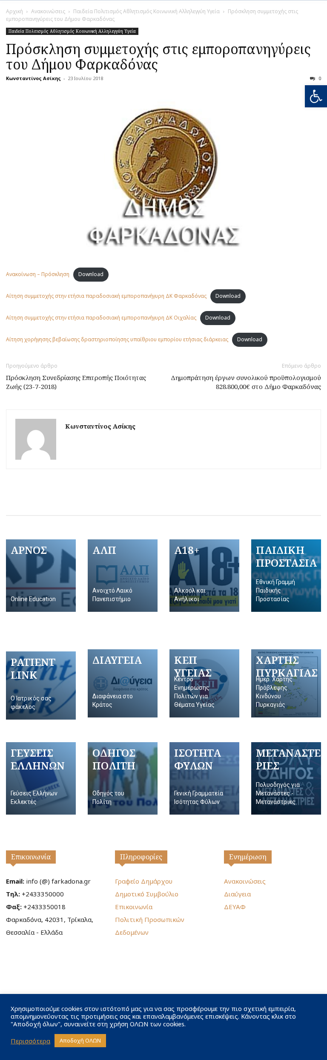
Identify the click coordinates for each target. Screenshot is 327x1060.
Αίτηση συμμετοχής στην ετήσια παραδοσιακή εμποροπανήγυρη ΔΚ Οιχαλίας (101, 317)
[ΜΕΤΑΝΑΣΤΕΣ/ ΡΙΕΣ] (286, 778)
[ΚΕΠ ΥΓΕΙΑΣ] (204, 683)
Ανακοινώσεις (48, 11)
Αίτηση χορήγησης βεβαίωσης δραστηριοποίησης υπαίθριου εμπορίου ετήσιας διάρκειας (117, 339)
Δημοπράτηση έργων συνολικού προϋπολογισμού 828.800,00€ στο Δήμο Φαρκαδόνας (246, 382)
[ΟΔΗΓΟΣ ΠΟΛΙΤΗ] (123, 778)
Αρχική (14, 11)
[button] (316, 96)
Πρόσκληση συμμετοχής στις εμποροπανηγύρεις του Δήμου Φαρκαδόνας (158, 56)
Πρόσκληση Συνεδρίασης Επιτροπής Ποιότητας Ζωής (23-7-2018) (76, 382)
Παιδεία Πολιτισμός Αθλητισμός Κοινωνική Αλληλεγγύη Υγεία (146, 11)
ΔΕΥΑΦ (235, 906)
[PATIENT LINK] (41, 685)
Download (90, 274)
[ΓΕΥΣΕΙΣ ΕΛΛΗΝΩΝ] (41, 778)
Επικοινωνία (31, 856)
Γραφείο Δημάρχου (143, 881)
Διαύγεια (237, 894)
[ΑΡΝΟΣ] (41, 575)
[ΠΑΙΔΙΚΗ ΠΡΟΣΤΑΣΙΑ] (286, 575)
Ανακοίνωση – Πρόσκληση (37, 274)
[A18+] (204, 575)
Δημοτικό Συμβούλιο (146, 894)
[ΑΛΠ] (123, 575)
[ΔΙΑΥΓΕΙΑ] (123, 683)
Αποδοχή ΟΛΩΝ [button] (80, 1040)
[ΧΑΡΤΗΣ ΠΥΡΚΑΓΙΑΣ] (286, 683)
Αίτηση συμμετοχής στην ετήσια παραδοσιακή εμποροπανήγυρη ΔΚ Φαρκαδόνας (106, 296)
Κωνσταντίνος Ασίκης (33, 78)
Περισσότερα (30, 1041)
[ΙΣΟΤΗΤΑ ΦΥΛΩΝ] (204, 778)
